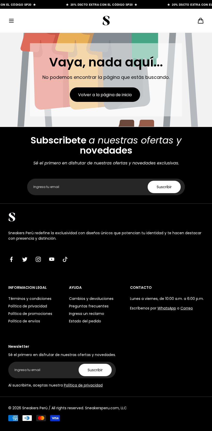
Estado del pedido (85, 321)
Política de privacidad (27, 306)
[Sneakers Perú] (106, 20)
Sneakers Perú (35, 408)
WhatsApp (166, 308)
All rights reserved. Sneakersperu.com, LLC (89, 408)
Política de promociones (30, 313)
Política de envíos (24, 321)
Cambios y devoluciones (91, 298)
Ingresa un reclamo (86, 313)
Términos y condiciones (29, 298)
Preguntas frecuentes (89, 306)
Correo (186, 308)
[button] (11, 21)
